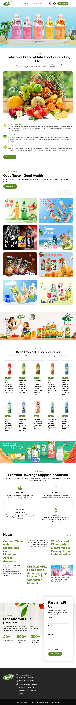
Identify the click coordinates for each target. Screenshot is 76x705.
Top (74, 33)
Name (50, 617)
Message (51, 634)
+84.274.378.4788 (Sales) (27, 678)
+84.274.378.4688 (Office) (27, 680)
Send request (55, 653)
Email (50, 626)
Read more (10, 157)
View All (68, 535)
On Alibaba (63, 3)
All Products (10, 186)
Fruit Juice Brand (53, 702)
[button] (2, 27)
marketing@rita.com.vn (25, 675)
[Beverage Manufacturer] (7, 3)
